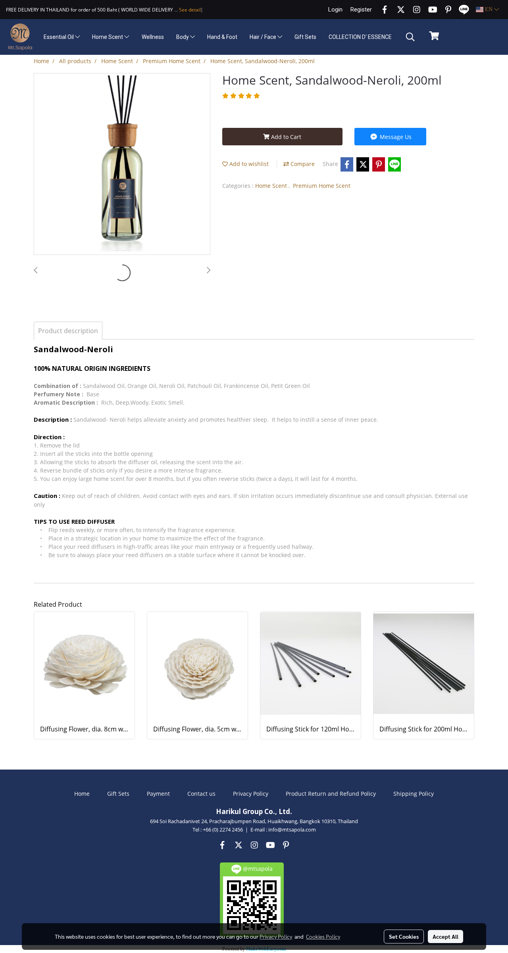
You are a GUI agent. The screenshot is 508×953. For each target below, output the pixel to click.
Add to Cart (285, 137)
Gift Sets (305, 37)
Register (361, 9)
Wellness (153, 37)
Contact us (201, 793)
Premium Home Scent (321, 185)
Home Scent (108, 37)
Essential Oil (59, 37)
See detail (189, 9)
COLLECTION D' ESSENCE (360, 37)
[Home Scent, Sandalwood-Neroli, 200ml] (122, 164)
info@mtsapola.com (292, 829)
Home (82, 793)
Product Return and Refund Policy (331, 793)
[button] (410, 36)
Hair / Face (263, 37)
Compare (302, 164)
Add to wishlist (248, 164)
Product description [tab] (68, 330)
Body (183, 37)
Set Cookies (404, 936)
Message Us (395, 137)
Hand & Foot (222, 37)
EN (488, 9)
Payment (158, 793)
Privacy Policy (250, 793)
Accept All (445, 936)
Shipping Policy (413, 793)
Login (335, 9)
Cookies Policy (323, 936)
